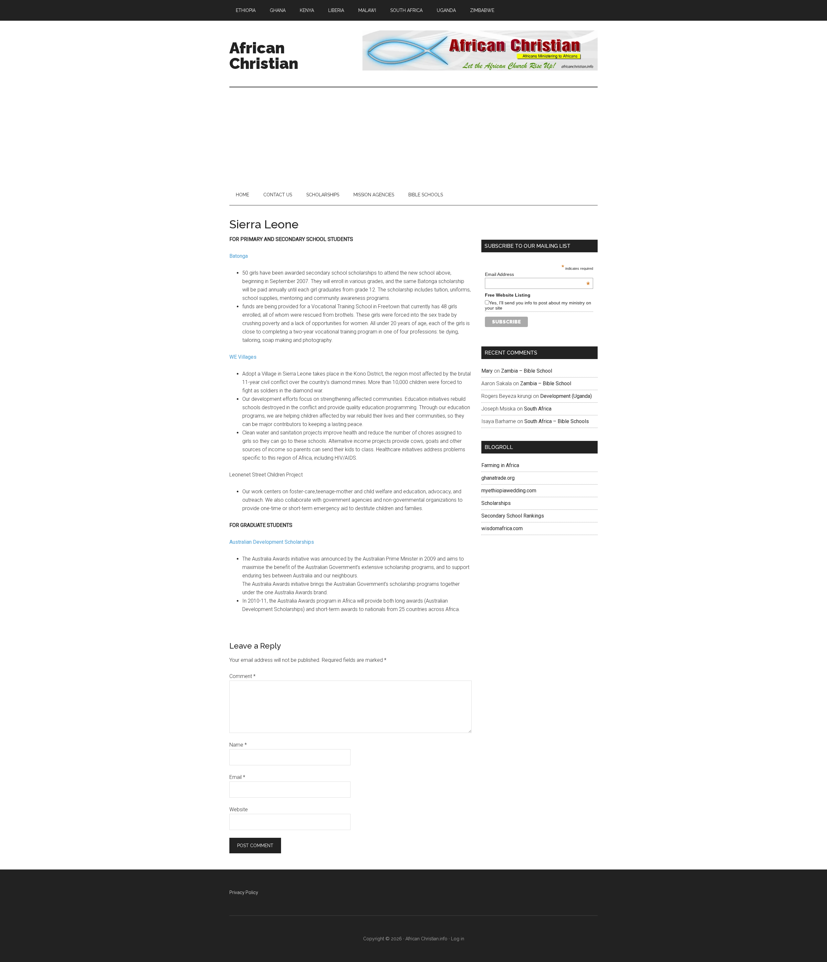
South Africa (537, 409)
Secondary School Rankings (512, 516)
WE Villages (242, 357)
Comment (242, 676)
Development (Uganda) (566, 396)
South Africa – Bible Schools (556, 421)
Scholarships (496, 503)
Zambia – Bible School (526, 371)
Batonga (238, 256)
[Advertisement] (413, 136)
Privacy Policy (243, 892)
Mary (487, 371)
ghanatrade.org (498, 478)
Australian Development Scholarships (271, 542)
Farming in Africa (500, 465)
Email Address (537, 274)
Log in (457, 938)
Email (237, 777)
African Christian (263, 55)
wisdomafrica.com (502, 528)
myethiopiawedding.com (508, 490)
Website (238, 809)
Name (238, 745)
